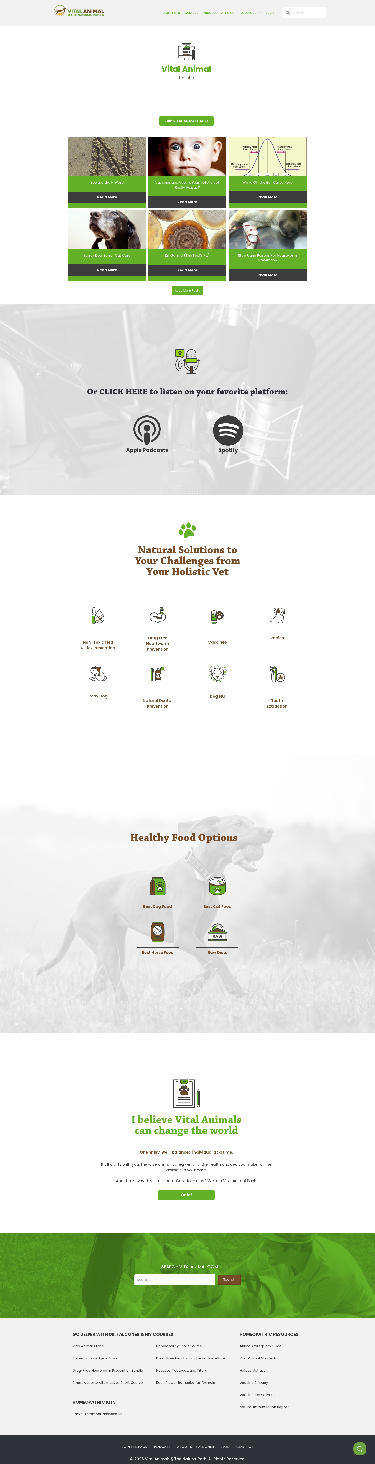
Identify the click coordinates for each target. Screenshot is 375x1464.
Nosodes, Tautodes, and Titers (181, 1370)
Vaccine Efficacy (254, 1382)
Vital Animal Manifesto (259, 1358)
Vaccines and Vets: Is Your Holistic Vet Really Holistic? (187, 185)
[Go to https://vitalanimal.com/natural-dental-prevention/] (158, 687)
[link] (171, 13)
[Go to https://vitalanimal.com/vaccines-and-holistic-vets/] (217, 625)
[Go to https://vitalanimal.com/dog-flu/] (217, 681)
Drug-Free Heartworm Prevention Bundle (107, 1370)
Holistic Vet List (252, 1370)
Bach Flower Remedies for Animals (185, 1382)
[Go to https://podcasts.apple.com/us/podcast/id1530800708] (147, 434)
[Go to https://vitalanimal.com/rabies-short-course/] (277, 623)
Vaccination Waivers (257, 1394)
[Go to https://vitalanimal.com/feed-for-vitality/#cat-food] (217, 892)
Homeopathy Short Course (179, 1346)
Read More (107, 197)
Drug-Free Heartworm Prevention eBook (191, 1358)
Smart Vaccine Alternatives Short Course (107, 1382)
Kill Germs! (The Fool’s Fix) (187, 255)
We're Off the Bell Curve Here (267, 182)
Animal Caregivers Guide (260, 1346)
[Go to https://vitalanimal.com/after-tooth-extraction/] (277, 686)
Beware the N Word (107, 182)
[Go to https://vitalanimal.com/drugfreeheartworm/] (158, 628)
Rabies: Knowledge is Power (95, 1358)
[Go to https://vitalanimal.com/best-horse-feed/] (158, 939)
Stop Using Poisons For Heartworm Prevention (267, 258)
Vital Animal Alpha (88, 1346)
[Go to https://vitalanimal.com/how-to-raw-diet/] (217, 939)
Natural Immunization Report (264, 1406)
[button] (186, 121)
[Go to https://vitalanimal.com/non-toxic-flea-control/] (98, 628)
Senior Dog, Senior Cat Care (107, 255)
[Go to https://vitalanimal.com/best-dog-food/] (158, 892)
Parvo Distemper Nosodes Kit (97, 1413)
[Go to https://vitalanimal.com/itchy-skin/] (98, 681)
